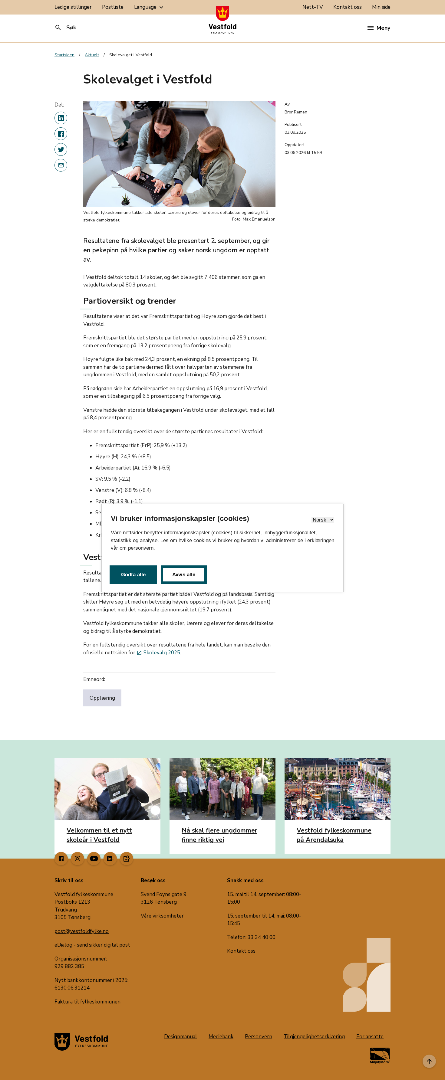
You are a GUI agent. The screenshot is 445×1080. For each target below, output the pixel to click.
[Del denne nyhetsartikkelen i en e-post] (60, 165)
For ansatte (370, 1036)
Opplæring (102, 698)
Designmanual (180, 1036)
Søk (65, 27)
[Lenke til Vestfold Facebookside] (61, 858)
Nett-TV (312, 7)
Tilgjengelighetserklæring (314, 1036)
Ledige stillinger (73, 7)
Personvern (258, 1036)
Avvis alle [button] (183, 575)
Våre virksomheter (162, 915)
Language (149, 7)
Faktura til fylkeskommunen (87, 1001)
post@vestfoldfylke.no (81, 931)
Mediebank (221, 1036)
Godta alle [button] (133, 575)
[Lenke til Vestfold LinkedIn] (110, 858)
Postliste (113, 7)
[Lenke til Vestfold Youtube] (94, 858)
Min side (381, 7)
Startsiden (64, 55)
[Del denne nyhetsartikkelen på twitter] (60, 149)
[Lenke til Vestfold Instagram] (77, 858)
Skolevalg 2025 (158, 652)
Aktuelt (92, 55)
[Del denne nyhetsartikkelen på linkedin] (60, 118)
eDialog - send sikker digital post (92, 944)
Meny (383, 27)
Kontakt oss (347, 7)
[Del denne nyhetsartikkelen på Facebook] (60, 133)
